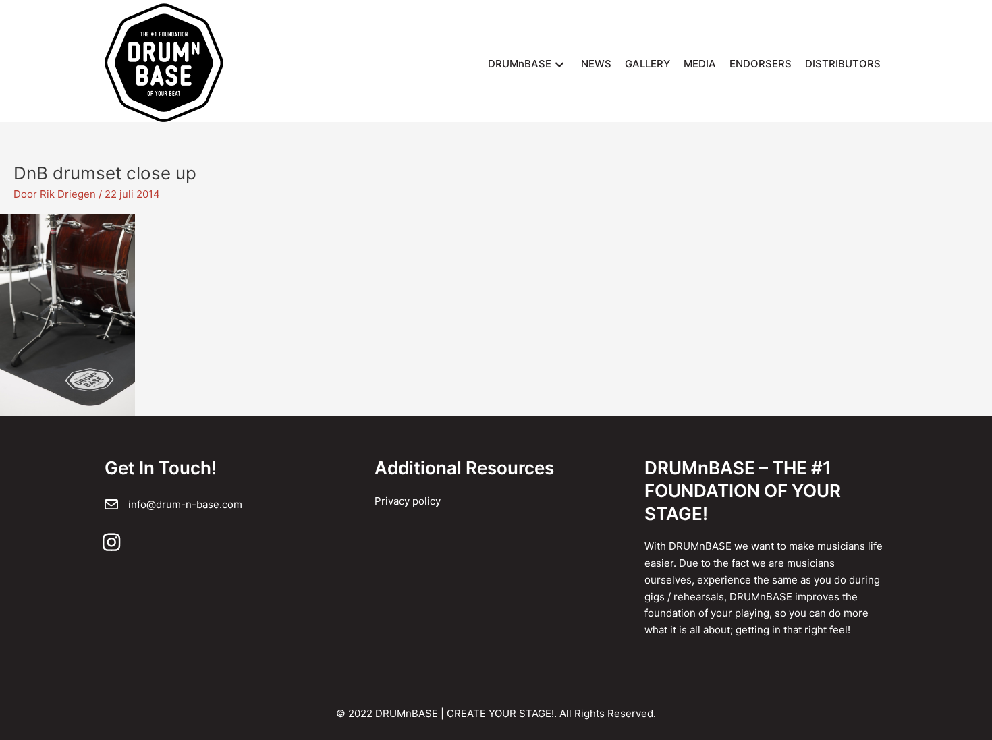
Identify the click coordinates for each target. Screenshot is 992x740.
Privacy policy (408, 500)
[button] (559, 64)
